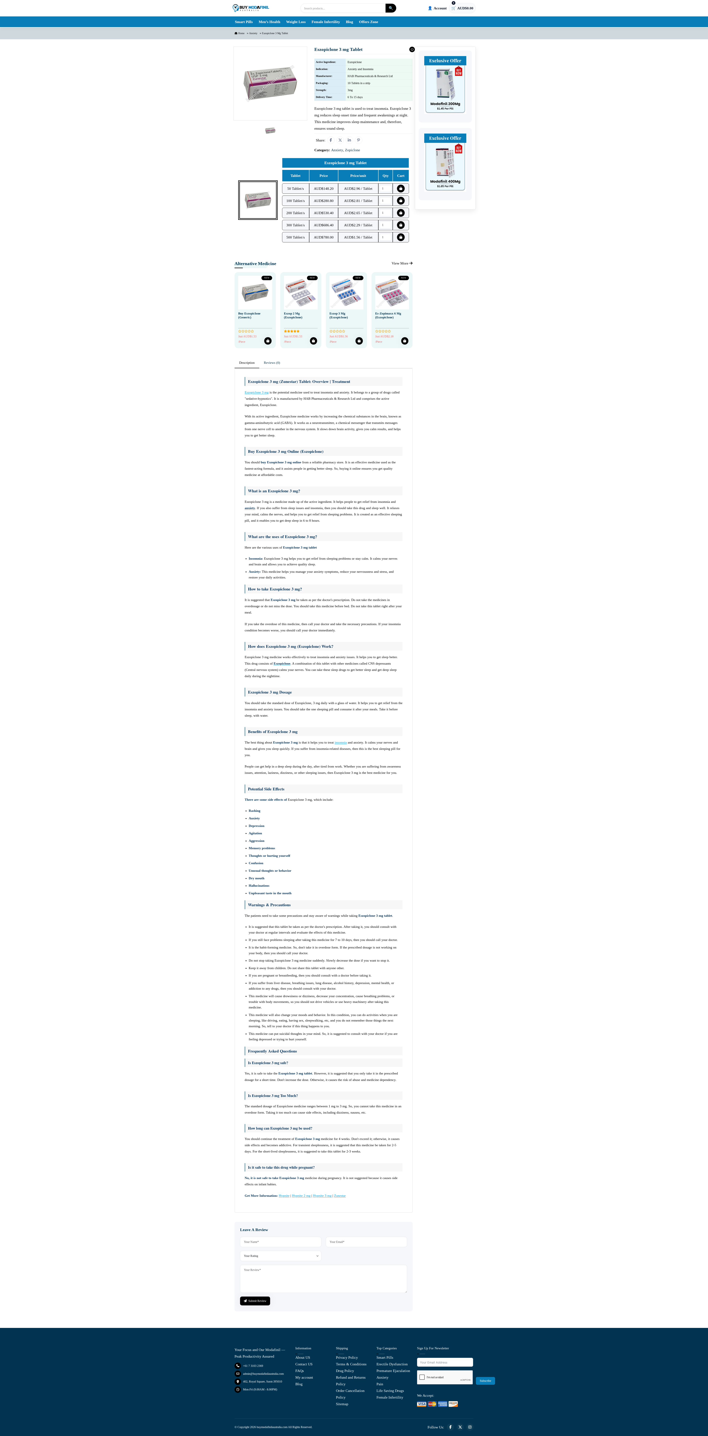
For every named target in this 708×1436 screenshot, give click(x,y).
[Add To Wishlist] (412, 49)
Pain (379, 1384)
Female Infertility (326, 22)
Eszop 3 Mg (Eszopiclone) (338, 315)
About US (302, 1357)
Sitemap (342, 1404)
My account (304, 1377)
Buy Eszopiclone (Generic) (249, 315)
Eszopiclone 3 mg (257, 392)
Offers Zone (368, 22)
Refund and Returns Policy (351, 1380)
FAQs (299, 1371)
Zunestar (340, 1195)
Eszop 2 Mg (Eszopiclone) (293, 315)
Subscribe (485, 1380)
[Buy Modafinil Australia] (250, 8)
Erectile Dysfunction (392, 1364)
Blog (349, 22)
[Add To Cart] (267, 341)
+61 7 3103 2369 (253, 1365)
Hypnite (284, 1195)
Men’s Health (269, 22)
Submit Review (257, 1300)
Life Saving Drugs (390, 1391)
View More (400, 263)
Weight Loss (296, 22)
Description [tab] (247, 362)
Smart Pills (244, 22)
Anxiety (253, 33)
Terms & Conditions (351, 1364)
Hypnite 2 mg (301, 1195)
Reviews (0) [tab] (272, 362)
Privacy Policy (347, 1357)
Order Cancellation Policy (350, 1394)
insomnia (341, 742)
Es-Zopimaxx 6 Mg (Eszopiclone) (388, 315)
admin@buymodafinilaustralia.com (263, 1373)
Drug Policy (345, 1371)
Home (240, 33)
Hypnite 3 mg (322, 1195)
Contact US (304, 1364)
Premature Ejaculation (393, 1371)
